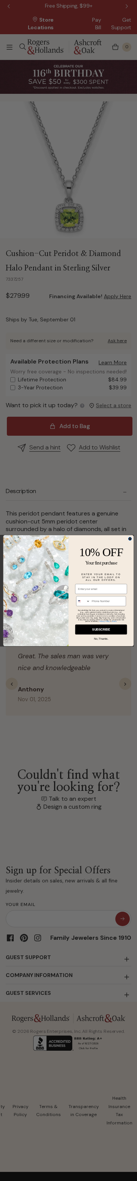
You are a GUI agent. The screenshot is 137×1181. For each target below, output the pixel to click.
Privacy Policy (104, 621)
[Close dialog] (130, 539)
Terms (114, 621)
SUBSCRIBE (101, 629)
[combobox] (83, 601)
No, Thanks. (101, 638)
